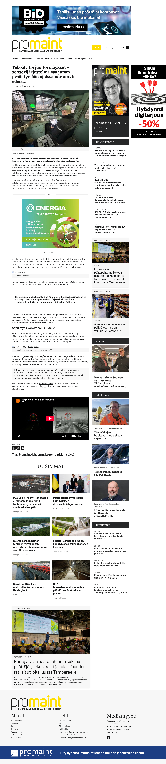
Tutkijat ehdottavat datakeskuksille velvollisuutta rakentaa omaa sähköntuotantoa (109, 200)
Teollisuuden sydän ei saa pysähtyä (108, 473)
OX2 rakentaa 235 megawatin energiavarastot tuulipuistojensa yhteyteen (110, 551)
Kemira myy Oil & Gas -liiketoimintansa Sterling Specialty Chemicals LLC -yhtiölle (110, 590)
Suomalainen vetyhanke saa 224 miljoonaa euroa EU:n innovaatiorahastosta (109, 229)
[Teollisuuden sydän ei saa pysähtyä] (110, 454)
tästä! (71, 454)
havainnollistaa (46, 383)
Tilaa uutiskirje (65, 726)
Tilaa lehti (98, 132)
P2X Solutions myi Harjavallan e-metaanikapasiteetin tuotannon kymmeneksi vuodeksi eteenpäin (30, 502)
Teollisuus (38, 58)
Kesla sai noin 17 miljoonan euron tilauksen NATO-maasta (110, 576)
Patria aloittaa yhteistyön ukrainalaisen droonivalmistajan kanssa (68, 501)
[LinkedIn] (22, 447)
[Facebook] (108, 737)
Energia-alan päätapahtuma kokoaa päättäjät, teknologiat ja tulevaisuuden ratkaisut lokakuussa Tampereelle (50, 666)
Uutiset (15, 58)
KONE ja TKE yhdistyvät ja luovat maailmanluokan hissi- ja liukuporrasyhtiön (110, 215)
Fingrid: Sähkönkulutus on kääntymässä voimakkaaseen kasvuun (70, 544)
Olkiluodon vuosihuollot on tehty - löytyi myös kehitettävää (110, 564)
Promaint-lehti (65, 720)
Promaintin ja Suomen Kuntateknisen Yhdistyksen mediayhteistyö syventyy (110, 382)
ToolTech (67, 170)
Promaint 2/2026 (110, 122)
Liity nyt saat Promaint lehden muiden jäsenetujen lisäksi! (103, 753)
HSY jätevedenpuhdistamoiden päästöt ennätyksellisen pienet (68, 588)
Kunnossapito (26, 58)
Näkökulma (16, 737)
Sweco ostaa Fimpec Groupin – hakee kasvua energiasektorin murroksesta (109, 536)
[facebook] (14, 447)
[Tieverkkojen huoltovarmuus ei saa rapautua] (110, 412)
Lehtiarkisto (64, 729)
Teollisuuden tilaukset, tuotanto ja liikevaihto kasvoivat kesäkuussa (109, 168)
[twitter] (18, 447)
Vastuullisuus (66, 58)
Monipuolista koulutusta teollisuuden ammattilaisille (110, 513)
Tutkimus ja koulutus (83, 58)
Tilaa (96, 47)
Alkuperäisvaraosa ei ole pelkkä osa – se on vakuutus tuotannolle (109, 327)
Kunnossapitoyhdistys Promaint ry (73, 732)
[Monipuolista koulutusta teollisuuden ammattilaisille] (110, 490)
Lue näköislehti (100, 128)
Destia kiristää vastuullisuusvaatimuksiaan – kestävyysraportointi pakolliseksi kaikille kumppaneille (110, 184)
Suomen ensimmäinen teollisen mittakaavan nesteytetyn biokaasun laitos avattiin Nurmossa (30, 545)
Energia (54, 58)
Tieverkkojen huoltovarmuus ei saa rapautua (108, 435)
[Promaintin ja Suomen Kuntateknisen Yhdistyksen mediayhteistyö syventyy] (110, 358)
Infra (47, 58)
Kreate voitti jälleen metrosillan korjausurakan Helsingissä (28, 587)
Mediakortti (112, 732)
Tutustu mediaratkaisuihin (118, 729)
